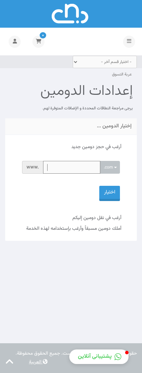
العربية (36, 362)
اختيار (109, 192)
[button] (99, 356)
